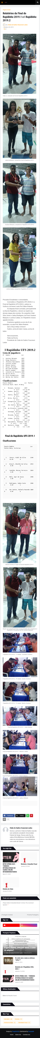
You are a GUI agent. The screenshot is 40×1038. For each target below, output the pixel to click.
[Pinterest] (31, 815)
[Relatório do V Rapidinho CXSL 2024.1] (8, 969)
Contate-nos (26, 1034)
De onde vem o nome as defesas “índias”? (25, 959)
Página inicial (6, 9)
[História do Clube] (11, 882)
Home (11, 1034)
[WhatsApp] (27, 815)
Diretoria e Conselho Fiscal (29, 864)
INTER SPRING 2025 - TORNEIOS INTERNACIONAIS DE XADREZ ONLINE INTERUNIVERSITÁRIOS (10, 868)
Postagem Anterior (7, 915)
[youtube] (11, 925)
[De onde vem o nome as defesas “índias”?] (8, 960)
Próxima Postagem (32, 915)
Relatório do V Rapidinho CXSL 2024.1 (24, 968)
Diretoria (18, 1019)
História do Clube (8, 889)
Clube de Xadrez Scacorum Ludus (21, 828)
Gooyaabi (31, 1031)
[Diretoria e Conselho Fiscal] (29, 857)
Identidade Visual (24, 1022)
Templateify (15, 1031)
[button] (2, 2)
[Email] (4, 819)
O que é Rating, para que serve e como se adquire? (20, 948)
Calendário (8, 1019)
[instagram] (28, 925)
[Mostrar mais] (8, 819)
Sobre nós (18, 1034)
